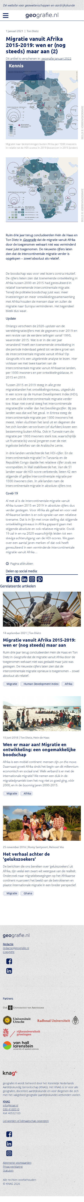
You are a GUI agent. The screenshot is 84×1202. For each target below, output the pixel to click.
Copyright (8, 952)
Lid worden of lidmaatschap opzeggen (26, 1121)
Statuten (8, 1170)
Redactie (8, 944)
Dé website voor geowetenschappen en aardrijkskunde (39, 5)
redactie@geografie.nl (16, 948)
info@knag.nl (10, 1105)
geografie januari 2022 (56, 58)
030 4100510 (11, 1109)
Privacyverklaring (13, 1166)
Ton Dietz (33, 31)
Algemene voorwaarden (17, 1163)
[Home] (42, 15)
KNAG (6, 1101)
